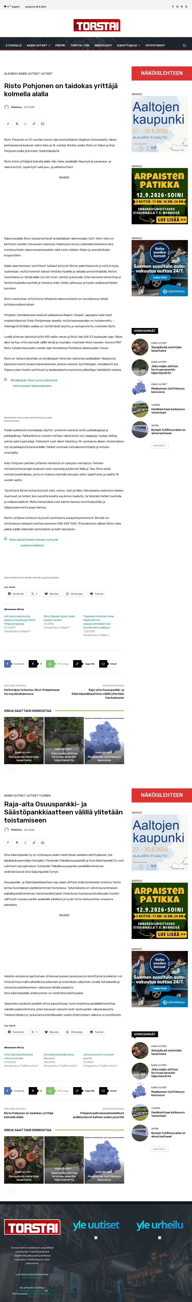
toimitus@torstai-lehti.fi (30, 1290)
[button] (184, 45)
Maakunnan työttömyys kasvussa (104, 758)
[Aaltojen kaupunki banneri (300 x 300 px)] (160, 151)
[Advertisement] (64, 206)
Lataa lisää (158, 445)
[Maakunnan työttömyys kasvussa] (104, 740)
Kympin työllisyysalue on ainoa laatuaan (168, 431)
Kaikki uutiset (29, 73)
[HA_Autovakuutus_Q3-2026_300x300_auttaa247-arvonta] (160, 295)
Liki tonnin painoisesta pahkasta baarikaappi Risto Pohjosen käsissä (19, 620)
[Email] (42, 124)
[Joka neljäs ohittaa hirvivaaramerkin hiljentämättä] (64, 740)
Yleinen (155, 405)
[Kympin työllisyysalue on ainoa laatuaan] (140, 429)
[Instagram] (177, 7)
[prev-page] (6, 770)
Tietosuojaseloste (32, 1277)
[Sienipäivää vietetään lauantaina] (24, 740)
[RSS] (182, 7)
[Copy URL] (34, 124)
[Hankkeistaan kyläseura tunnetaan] (140, 409)
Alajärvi (11, 73)
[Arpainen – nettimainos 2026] (160, 223)
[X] (186, 7)
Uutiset (47, 73)
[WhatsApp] (25, 124)
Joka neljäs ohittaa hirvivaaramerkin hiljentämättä (64, 757)
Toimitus (16, 107)
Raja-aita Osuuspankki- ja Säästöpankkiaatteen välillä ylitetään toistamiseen (98, 693)
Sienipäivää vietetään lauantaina (24, 758)
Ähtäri (155, 426)
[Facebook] (173, 7)
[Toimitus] (7, 107)
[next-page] (12, 770)
